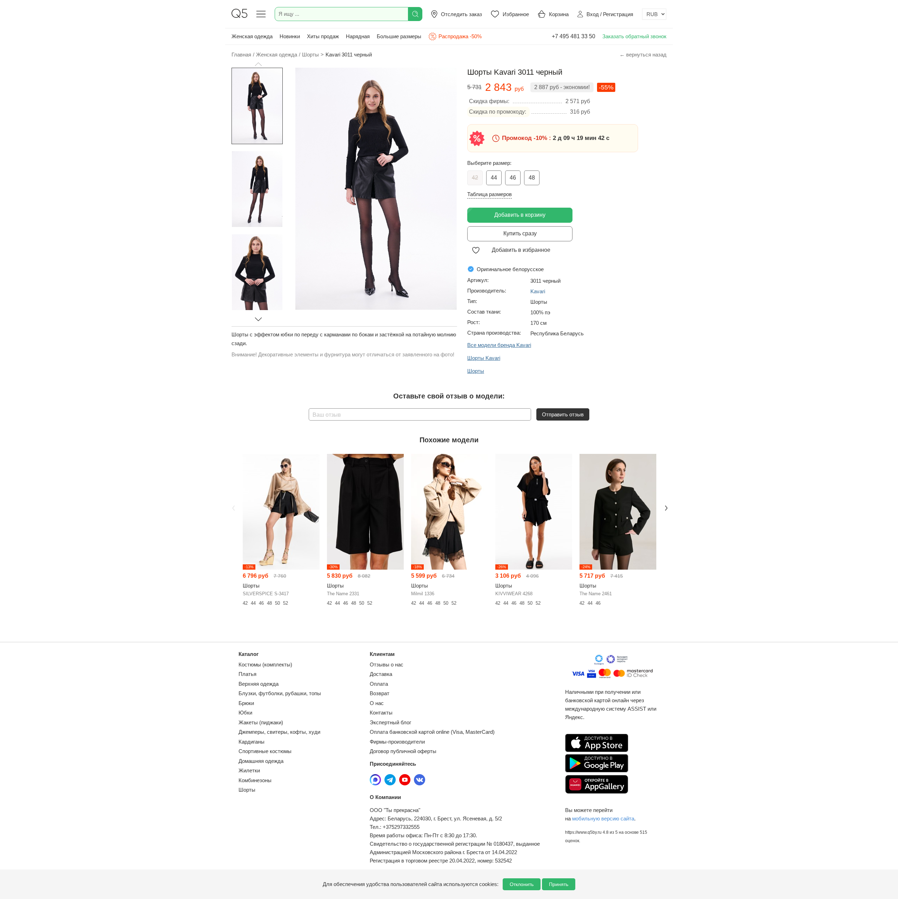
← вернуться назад (642, 55)
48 (532, 178)
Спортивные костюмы (265, 751)
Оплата (379, 684)
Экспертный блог (390, 722)
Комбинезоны (255, 780)
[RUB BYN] (654, 14)
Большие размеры (399, 36)
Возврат (379, 693)
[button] (258, 64)
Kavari (537, 291)
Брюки (246, 703)
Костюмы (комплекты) (265, 664)
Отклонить (522, 884)
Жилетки (249, 770)
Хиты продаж (323, 36)
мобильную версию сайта (603, 818)
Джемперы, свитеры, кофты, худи (279, 732)
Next (665, 507)
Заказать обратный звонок (634, 36)
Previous (232, 507)
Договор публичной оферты (403, 751)
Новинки (290, 36)
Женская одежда (252, 36)
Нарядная (358, 36)
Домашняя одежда (261, 761)
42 (475, 178)
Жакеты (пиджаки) (261, 722)
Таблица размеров (489, 194)
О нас (377, 703)
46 (513, 178)
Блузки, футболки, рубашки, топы (280, 693)
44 (494, 178)
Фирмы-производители (397, 742)
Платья (247, 674)
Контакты (381, 713)
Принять (558, 884)
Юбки (245, 713)
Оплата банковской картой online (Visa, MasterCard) (432, 732)
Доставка (381, 674)
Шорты (247, 790)
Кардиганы (251, 742)
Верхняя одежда (259, 684)
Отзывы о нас (386, 664)
